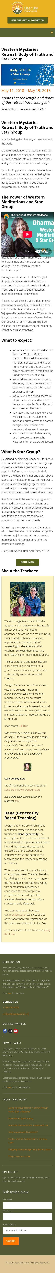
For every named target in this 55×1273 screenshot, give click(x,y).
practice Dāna (17, 914)
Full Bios (23, 725)
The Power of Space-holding (20, 1118)
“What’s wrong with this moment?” (23, 1132)
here (17, 801)
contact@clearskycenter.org (16, 1014)
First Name (7, 1199)
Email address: (9, 1224)
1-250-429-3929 (11, 1007)
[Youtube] (16, 1031)
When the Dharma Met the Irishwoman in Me (28, 1125)
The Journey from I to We (19, 1156)
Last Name (7, 1210)
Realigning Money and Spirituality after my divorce (30, 1149)
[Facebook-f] (5, 1031)
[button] (52, 32)
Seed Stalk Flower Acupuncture (22, 789)
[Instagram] (10, 1031)
